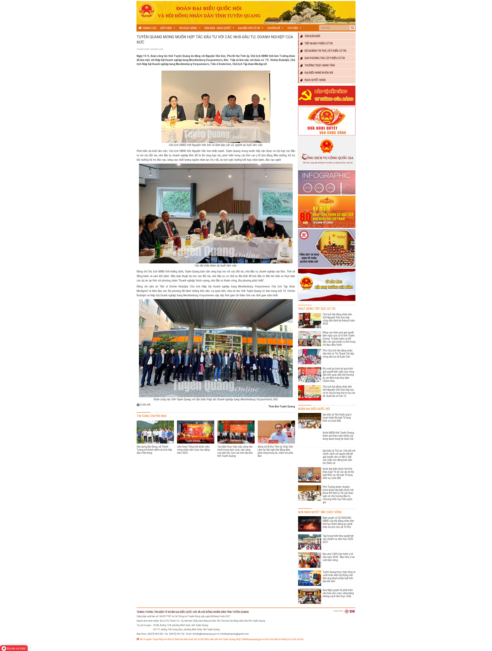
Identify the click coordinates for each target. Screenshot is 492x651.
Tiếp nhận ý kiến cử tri (318, 43)
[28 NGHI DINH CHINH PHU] (327, 267)
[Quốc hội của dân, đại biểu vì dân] (327, 301)
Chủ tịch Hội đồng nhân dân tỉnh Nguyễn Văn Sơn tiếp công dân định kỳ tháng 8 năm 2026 (339, 319)
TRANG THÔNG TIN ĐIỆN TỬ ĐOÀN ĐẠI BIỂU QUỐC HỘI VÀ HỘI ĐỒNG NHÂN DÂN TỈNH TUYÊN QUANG (193, 612)
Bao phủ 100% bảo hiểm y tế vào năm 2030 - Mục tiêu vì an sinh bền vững (339, 557)
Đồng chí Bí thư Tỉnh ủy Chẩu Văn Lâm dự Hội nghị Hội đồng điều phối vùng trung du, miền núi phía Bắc (275, 451)
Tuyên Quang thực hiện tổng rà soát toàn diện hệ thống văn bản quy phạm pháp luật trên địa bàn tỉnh (339, 576)
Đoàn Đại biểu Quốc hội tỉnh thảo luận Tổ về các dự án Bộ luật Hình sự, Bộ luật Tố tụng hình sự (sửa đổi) (338, 473)
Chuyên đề (275, 29)
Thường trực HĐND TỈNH (319, 65)
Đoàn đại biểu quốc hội (314, 409)
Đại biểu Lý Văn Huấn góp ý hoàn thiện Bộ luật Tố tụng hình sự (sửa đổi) (337, 417)
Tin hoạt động (190, 29)
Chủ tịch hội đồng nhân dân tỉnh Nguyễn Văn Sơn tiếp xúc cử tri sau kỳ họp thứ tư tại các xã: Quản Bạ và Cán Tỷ (339, 391)
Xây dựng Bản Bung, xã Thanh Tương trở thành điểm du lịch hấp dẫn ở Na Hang (154, 449)
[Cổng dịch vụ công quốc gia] (327, 169)
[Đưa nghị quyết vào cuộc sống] (327, 135)
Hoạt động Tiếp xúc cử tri (316, 309)
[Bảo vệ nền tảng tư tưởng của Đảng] (327, 105)
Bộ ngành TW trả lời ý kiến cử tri (324, 50)
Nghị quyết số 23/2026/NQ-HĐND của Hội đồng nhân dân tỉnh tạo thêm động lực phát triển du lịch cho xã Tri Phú (338, 522)
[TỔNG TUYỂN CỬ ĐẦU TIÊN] (327, 228)
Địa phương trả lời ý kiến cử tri (324, 58)
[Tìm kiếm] (352, 28)
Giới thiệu (168, 29)
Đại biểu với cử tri (251, 29)
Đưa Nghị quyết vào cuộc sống (320, 512)
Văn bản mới (311, 36)
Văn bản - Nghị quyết (219, 29)
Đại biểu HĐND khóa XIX (318, 72)
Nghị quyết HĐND (314, 80)
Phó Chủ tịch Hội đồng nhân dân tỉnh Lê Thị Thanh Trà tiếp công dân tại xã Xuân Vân (338, 353)
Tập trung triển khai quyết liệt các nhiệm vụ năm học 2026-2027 (338, 539)
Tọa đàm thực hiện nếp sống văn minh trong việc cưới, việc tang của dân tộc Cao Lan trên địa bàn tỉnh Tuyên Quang (235, 451)
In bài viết (145, 404)
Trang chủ (148, 28)
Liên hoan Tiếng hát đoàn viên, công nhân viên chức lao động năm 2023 (193, 449)
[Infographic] (327, 194)
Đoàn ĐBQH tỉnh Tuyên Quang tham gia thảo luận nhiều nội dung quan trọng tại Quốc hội (338, 435)
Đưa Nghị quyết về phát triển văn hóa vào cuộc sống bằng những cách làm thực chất (338, 593)
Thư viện (294, 29)
